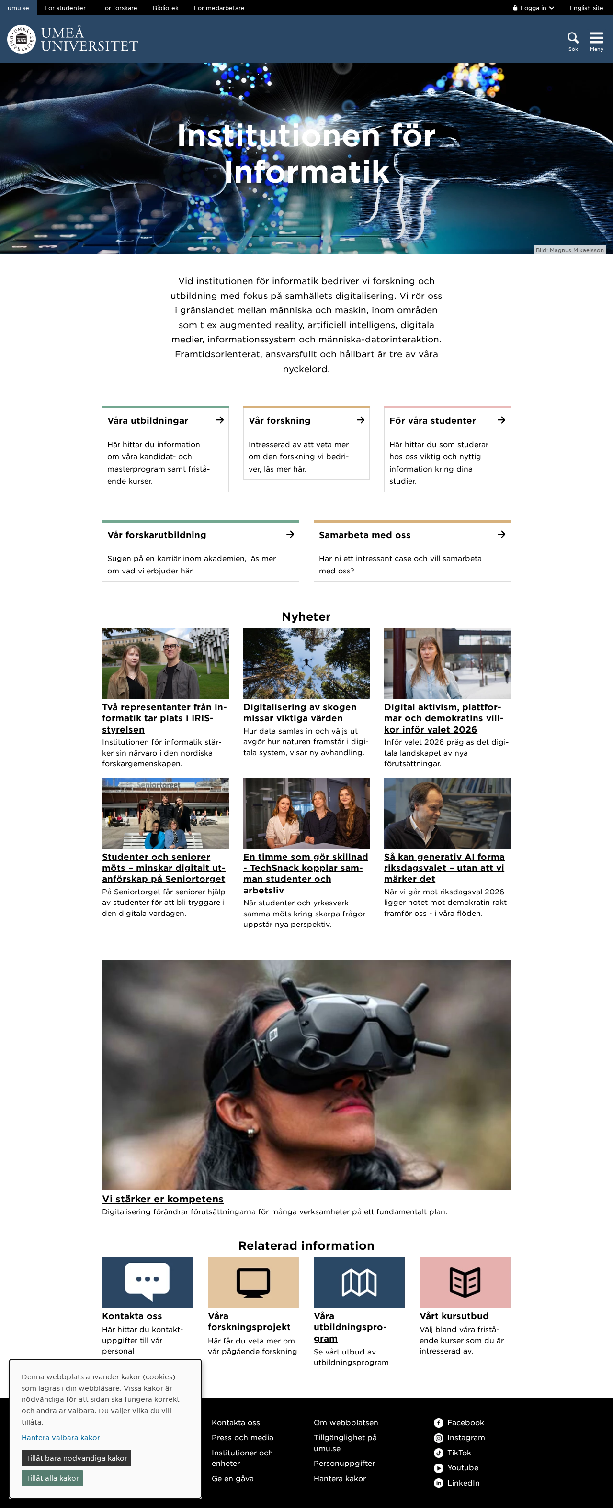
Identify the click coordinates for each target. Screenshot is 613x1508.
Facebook (465, 1422)
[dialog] (105, 1428)
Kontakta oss (236, 1422)
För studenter (65, 7)
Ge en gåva (233, 1478)
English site (586, 7)
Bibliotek (166, 7)
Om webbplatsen (346, 1422)
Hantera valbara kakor (61, 1437)
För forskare (119, 7)
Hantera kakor (340, 1478)
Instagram (466, 1437)
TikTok (459, 1452)
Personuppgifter (344, 1462)
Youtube (462, 1467)
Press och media (242, 1437)
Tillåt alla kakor (52, 1478)
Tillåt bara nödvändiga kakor (76, 1457)
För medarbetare (219, 7)
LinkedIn (463, 1482)
